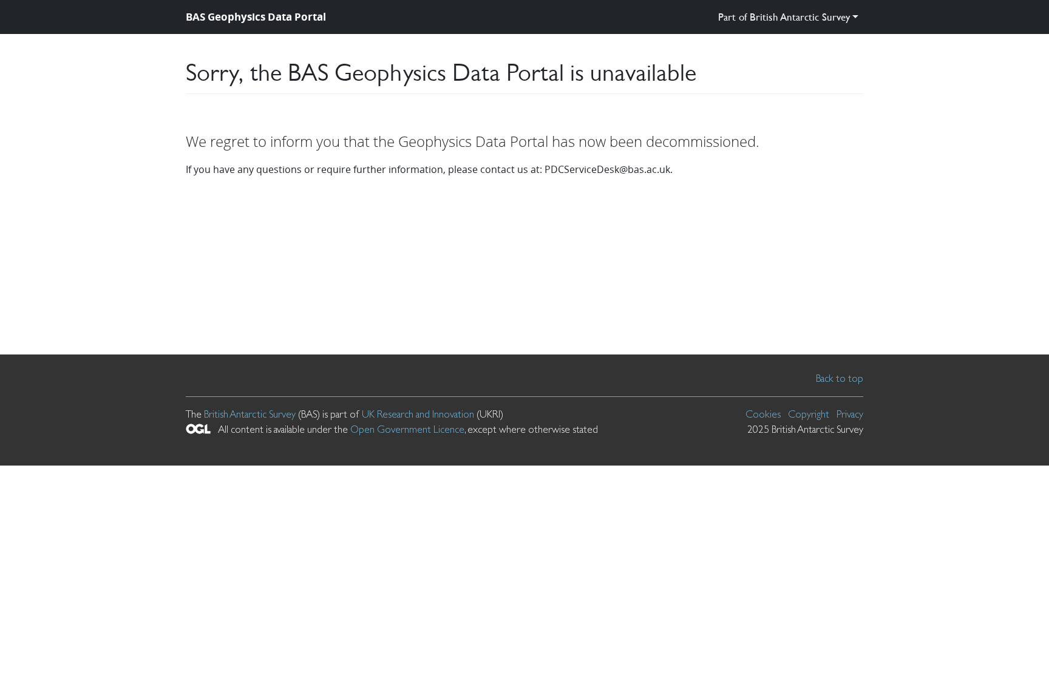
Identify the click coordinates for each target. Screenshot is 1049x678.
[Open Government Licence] (198, 429)
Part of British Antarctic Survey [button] (784, 16)
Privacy (850, 414)
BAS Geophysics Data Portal (256, 17)
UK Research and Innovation (418, 414)
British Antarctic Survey (250, 414)
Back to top (839, 378)
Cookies (763, 414)
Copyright (808, 414)
